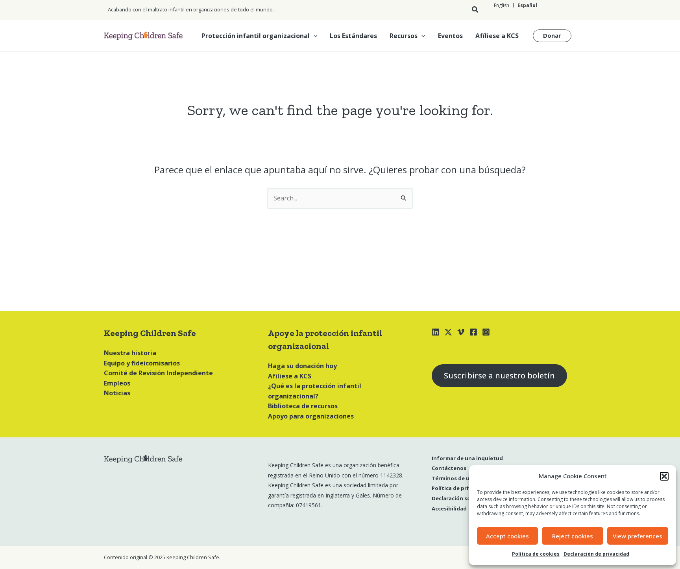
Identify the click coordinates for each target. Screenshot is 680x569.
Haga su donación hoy (302, 366)
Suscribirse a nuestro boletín (499, 375)
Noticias (117, 393)
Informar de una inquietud (467, 458)
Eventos (450, 35)
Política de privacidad (460, 488)
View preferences (637, 536)
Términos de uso (454, 478)
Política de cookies (536, 554)
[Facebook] (473, 332)
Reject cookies (572, 536)
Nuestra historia (130, 353)
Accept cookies (507, 536)
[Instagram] (486, 332)
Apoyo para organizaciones (311, 416)
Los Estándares (353, 35)
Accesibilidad (449, 508)
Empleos (117, 383)
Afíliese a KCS (497, 35)
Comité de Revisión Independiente (158, 373)
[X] (448, 332)
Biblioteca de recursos (303, 406)
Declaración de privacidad (596, 554)
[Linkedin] (436, 332)
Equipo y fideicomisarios (142, 363)
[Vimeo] (461, 332)
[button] (664, 476)
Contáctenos (449, 468)
